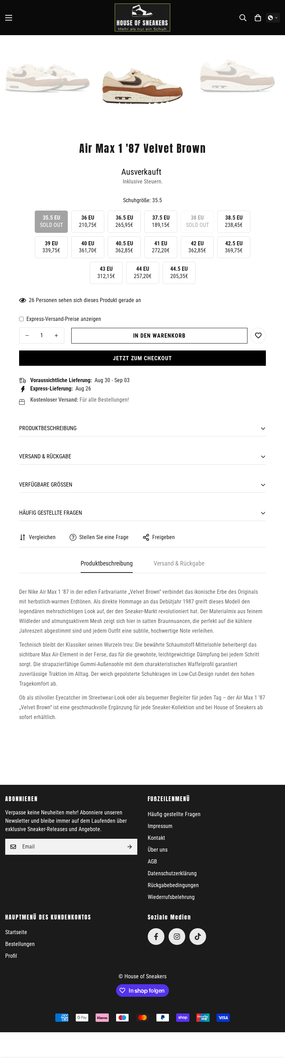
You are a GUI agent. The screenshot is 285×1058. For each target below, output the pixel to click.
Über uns (158, 849)
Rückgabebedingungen (173, 885)
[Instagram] (177, 936)
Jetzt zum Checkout (142, 358)
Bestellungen (20, 944)
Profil (11, 956)
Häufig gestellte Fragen (174, 814)
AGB (152, 861)
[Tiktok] (197, 936)
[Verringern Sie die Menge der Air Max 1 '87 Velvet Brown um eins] (27, 335)
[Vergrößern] (80, 50)
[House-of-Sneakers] (142, 17)
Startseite (16, 932)
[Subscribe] (129, 847)
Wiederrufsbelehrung (171, 897)
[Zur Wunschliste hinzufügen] (258, 336)
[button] (258, 18)
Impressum (160, 826)
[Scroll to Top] (271, 1020)
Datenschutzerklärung (172, 873)
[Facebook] (156, 936)
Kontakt (156, 838)
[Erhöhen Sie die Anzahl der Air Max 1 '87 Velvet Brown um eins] (56, 335)
